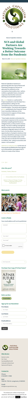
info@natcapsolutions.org (9, 389)
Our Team (4, 362)
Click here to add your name (9, 145)
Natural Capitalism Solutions (14, 37)
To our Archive (6, 301)
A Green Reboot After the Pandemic (15, 177)
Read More (23, 397)
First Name (4, 310)
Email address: (6, 324)
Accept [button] (17, 397)
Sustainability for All (7, 364)
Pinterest (13, 171)
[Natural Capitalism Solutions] (14, 17)
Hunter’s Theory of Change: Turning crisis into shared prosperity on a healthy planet (13, 181)
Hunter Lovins (5, 360)
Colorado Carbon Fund (7, 366)
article (5, 100)
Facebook (3, 171)
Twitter (9, 171)
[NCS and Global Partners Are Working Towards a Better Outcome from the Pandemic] (14, 71)
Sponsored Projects (6, 368)
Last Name (4, 317)
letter (4, 109)
